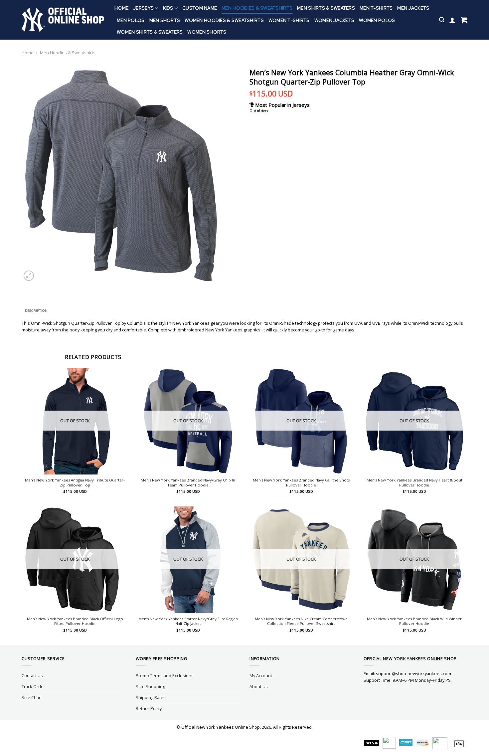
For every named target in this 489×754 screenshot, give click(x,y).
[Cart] (464, 20)
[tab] (36, 310)
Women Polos (377, 20)
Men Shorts (164, 20)
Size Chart (32, 697)
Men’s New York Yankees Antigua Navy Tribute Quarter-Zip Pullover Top (75, 482)
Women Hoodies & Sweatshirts (224, 20)
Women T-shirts (289, 20)
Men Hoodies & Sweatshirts (257, 8)
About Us (258, 686)
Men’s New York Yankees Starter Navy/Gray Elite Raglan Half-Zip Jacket (188, 621)
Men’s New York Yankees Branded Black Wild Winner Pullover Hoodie (414, 621)
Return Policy (149, 708)
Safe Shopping (150, 686)
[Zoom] (29, 276)
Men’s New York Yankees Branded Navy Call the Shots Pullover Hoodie (301, 482)
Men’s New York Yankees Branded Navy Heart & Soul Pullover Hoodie (414, 482)
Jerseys (143, 8)
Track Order (33, 686)
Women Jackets (334, 20)
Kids (168, 8)
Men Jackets (413, 8)
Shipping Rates (151, 697)
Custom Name (199, 8)
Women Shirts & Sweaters (150, 32)
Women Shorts (206, 32)
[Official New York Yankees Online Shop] (63, 20)
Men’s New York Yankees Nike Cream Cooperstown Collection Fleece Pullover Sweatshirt (301, 621)
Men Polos (131, 20)
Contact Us (32, 675)
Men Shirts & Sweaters (326, 8)
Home (121, 8)
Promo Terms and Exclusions (165, 675)
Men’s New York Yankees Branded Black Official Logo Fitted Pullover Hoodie (75, 621)
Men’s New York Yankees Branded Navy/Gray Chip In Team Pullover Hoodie (188, 482)
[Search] (441, 19)
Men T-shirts (376, 8)
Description (36, 310)
